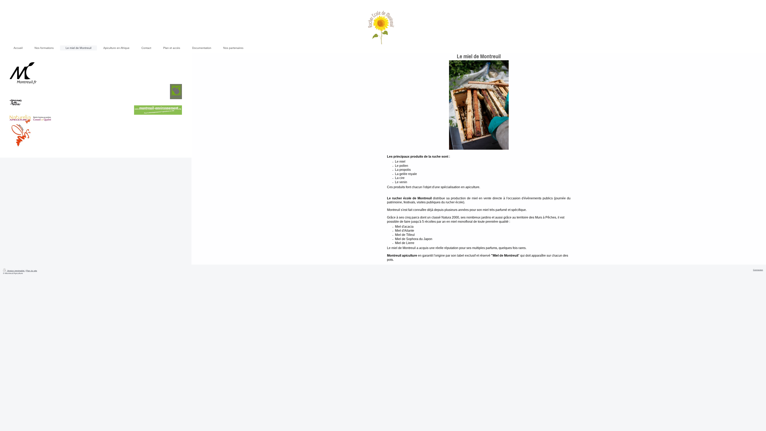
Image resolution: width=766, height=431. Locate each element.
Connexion (758, 270)
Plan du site (31, 271)
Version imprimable (16, 271)
